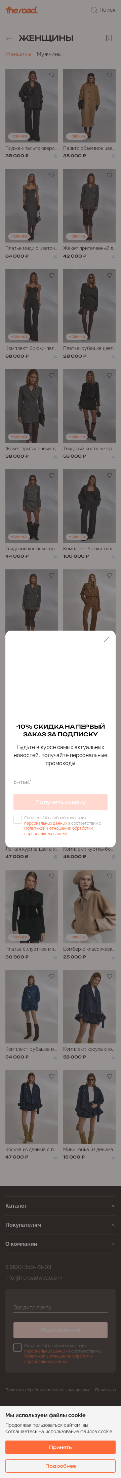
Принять (60, 1447)
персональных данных (45, 823)
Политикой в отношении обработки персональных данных (58, 831)
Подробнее (60, 1466)
